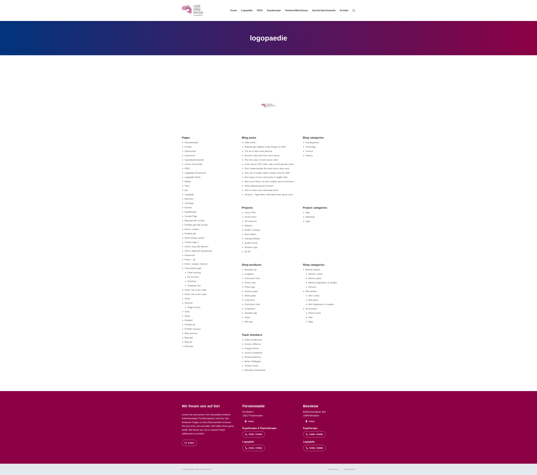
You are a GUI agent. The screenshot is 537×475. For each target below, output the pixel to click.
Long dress (250, 300)
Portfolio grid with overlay (196, 225)
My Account (192, 277)
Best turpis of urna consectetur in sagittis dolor (266, 177)
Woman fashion (313, 269)
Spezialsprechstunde (194, 160)
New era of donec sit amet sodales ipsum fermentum (269, 181)
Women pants (314, 278)
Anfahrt (251, 421)
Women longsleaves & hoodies (322, 282)
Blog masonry (191, 333)
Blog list (188, 342)
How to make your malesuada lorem (261, 190)
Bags (310, 321)
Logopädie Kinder (193, 177)
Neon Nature (250, 234)
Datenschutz (190, 151)
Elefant (188, 181)
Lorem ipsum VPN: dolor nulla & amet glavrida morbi (269, 164)
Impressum (190, 155)
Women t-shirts (315, 274)
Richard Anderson (253, 357)
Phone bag (250, 287)
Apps (308, 221)
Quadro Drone (251, 243)
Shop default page (193, 268)
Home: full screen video (196, 294)
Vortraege (189, 203)
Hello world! (250, 142)
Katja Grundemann (253, 339)
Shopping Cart (194, 285)
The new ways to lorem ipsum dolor (261, 160)
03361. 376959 (255, 434)
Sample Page (191, 216)
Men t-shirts (313, 295)
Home (187, 298)
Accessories (311, 308)
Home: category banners (196, 264)
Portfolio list (190, 324)
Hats (310, 317)
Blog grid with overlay (194, 220)
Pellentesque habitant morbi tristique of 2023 (265, 147)
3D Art (247, 251)
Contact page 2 (192, 242)
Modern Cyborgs (252, 230)
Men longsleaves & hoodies (321, 304)
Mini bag (248, 321)
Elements (189, 346)
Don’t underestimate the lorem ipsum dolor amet (267, 168)
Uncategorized (312, 142)
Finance (309, 155)
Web (308, 212)
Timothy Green (251, 366)
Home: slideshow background (198, 251)
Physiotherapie (191, 142)
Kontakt (188, 147)
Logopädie (189, 194)
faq (186, 190)
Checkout (191, 281)
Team (187, 186)
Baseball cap (250, 269)
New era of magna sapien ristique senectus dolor (267, 173)
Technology (311, 147)
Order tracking (194, 272)
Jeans (247, 317)
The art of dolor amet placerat (258, 151)
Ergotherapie (190, 212)
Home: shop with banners (196, 246)
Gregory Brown (252, 348)
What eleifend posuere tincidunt (259, 186)
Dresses (312, 287)
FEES (187, 168)
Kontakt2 (189, 320)
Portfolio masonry (193, 329)
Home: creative (192, 229)
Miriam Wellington (253, 361)
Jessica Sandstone (253, 352)
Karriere (188, 207)
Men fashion (311, 291)
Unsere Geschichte (193, 164)
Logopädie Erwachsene (195, 173)
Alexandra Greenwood (255, 370)
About (187, 316)
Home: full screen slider (196, 290)
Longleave (249, 274)
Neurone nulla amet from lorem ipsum (262, 155)
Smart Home (250, 217)
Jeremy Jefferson (253, 344)
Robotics (249, 225)
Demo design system (194, 238)
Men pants (313, 300)
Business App (251, 247)
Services (189, 303)
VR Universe (250, 221)
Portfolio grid (190, 233)
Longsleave (250, 308)
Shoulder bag (251, 313)
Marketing (310, 217)
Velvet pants (250, 295)
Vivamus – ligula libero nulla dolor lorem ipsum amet (269, 194)
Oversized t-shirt (252, 278)
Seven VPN (250, 212)
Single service (193, 307)
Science (309, 151)
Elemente (189, 199)
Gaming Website (252, 238)
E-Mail (191, 443)
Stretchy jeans (251, 291)
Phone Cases (314, 313)
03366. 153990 (316, 434)
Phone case (250, 282)
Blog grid (189, 337)
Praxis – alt (190, 259)
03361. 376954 (255, 448)
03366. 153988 (316, 448)
